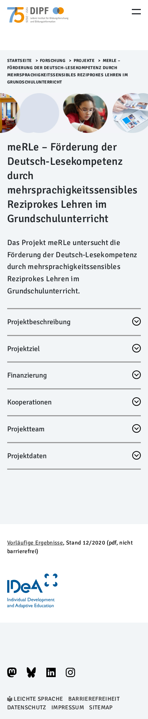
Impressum (67, 707)
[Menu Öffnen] (136, 11)
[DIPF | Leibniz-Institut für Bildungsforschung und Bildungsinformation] (37, 25)
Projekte (84, 60)
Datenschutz (26, 707)
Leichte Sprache (38, 699)
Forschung (53, 60)
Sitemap (100, 707)
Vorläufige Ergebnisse (35, 542)
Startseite (19, 60)
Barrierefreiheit (94, 699)
